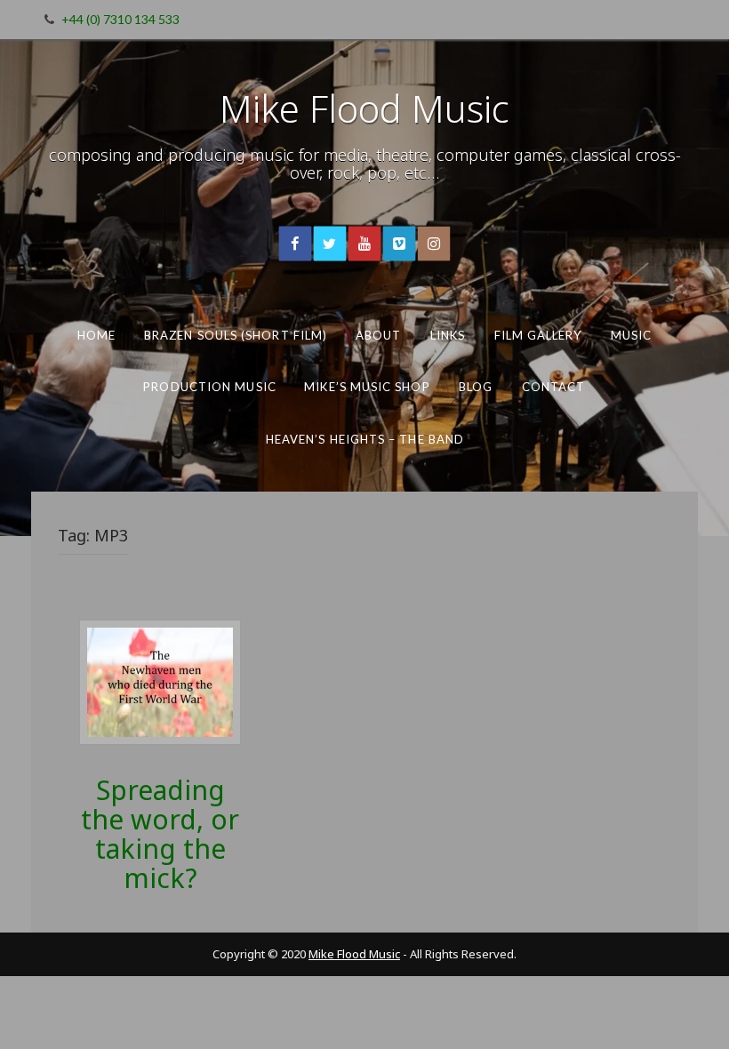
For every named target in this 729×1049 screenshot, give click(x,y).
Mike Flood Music (364, 108)
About (379, 335)
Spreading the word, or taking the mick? (160, 834)
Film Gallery (538, 335)
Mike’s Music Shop (366, 387)
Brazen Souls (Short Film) (235, 335)
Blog (476, 387)
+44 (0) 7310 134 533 (120, 19)
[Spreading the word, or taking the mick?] (160, 680)
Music (631, 335)
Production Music (209, 387)
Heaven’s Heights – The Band (364, 439)
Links (447, 335)
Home (96, 335)
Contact (554, 387)
